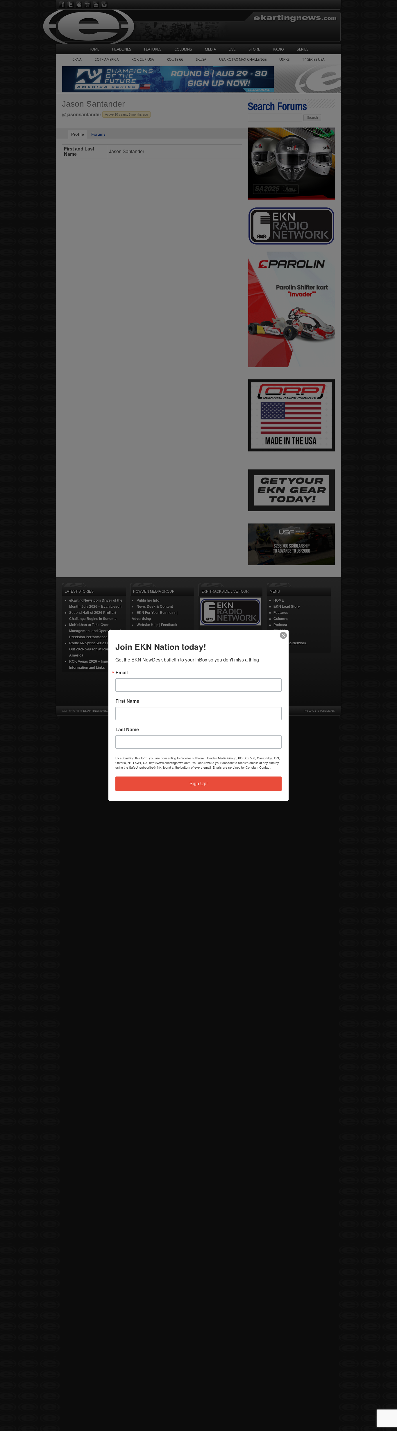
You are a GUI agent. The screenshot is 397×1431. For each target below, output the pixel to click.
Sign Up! (198, 783)
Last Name (127, 729)
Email (121, 672)
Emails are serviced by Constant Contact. (241, 767)
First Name (127, 701)
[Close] (283, 635)
